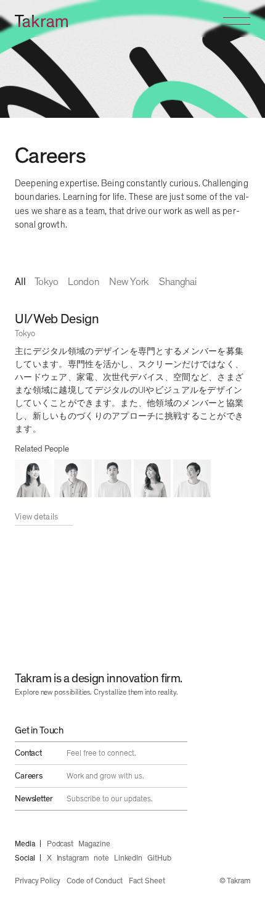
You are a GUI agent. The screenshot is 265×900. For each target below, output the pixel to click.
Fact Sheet (147, 881)
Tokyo (47, 282)
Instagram (73, 858)
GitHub (159, 858)
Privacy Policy (37, 881)
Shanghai (178, 282)
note (101, 858)
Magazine (94, 844)
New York (129, 282)
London (83, 282)
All (20, 282)
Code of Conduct (95, 881)
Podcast (60, 844)
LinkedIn (128, 858)
